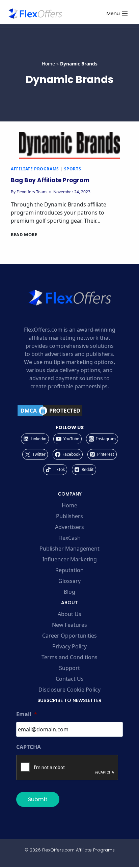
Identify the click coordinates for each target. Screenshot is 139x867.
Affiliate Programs (35, 169)
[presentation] (69, 145)
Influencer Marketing (70, 559)
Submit (38, 799)
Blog (69, 591)
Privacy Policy (69, 646)
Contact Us (70, 678)
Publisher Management (69, 548)
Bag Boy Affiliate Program (50, 180)
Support (69, 668)
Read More (24, 234)
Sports (72, 169)
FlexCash (69, 537)
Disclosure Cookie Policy (69, 689)
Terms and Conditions (69, 657)
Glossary (69, 581)
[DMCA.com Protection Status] (69, 410)
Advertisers (69, 527)
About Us (69, 614)
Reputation (69, 570)
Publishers (69, 516)
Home (48, 63)
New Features (69, 624)
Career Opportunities (69, 635)
